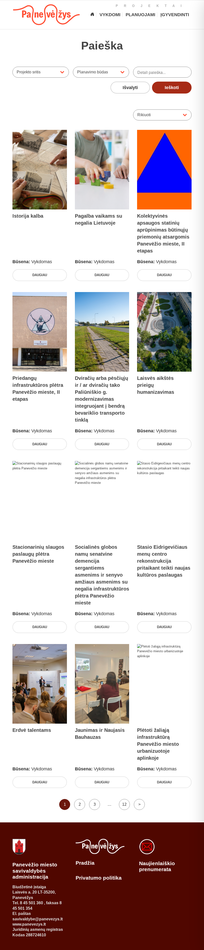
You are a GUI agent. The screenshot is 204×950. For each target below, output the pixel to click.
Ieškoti (172, 87)
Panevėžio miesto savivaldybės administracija (34, 871)
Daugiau (39, 275)
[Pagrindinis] (92, 14)
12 (124, 804)
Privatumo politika (99, 878)
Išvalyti (130, 87)
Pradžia (85, 863)
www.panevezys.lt (29, 924)
